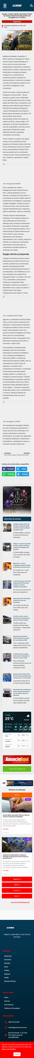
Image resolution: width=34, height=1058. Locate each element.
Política (6, 970)
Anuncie (7, 1001)
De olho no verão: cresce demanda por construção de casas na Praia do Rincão (21, 618)
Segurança (17, 22)
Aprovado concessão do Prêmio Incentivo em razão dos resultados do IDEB (21, 638)
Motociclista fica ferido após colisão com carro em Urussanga (21, 600)
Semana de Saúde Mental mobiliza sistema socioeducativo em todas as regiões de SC (15, 856)
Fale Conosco (8, 1005)
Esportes (7, 963)
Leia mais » (6, 829)
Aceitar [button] (17, 1054)
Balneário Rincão (10, 981)
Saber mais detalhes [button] (9, 1049)
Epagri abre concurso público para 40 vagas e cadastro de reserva (16, 816)
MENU (5, 7)
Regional (7, 974)
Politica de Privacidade (12, 1008)
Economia (7, 959)
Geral (6, 967)
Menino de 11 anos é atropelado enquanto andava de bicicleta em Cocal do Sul (22, 565)
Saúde (6, 978)
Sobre (6, 997)
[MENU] (5, 5)
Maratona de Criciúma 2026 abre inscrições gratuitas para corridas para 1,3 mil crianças (22, 676)
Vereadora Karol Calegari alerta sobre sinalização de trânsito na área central (21, 656)
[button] (31, 5)
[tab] (17, 795)
